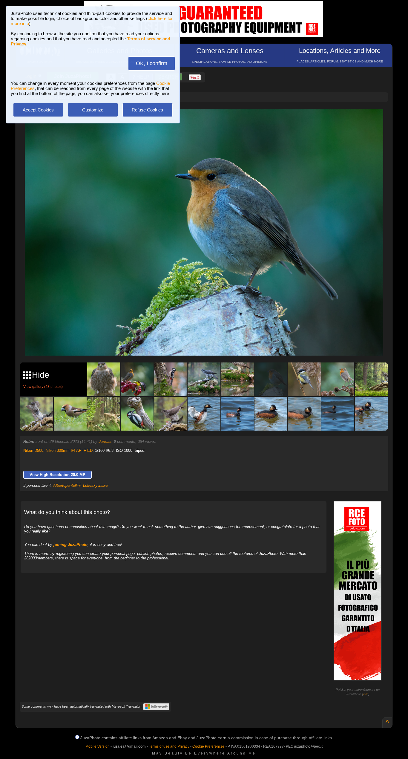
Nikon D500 (33, 450)
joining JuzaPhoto (70, 544)
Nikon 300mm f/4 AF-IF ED (69, 450)
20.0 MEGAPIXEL (208, 344)
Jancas (105, 441)
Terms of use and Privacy (169, 746)
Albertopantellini (67, 485)
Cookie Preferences (208, 746)
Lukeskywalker (96, 485)
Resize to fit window (207, 120)
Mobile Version (97, 746)
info (365, 694)
